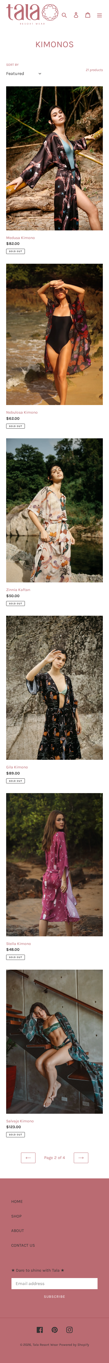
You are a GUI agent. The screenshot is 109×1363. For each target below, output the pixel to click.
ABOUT (17, 1230)
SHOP (16, 1216)
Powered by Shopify (74, 1345)
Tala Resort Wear (45, 1345)
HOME (17, 1201)
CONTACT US (23, 1245)
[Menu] (99, 15)
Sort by (12, 65)
